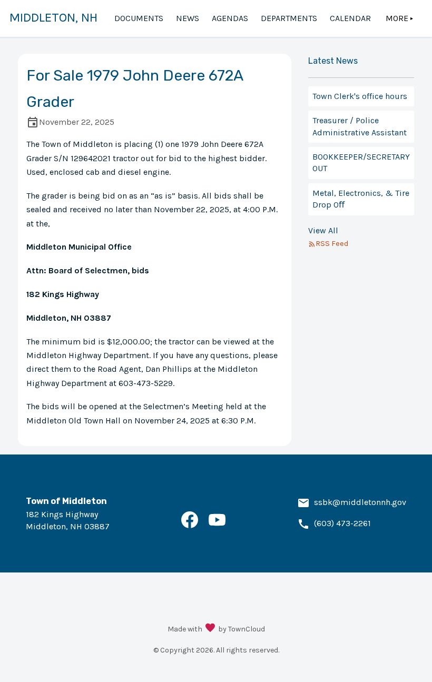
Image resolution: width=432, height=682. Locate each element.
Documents (138, 18)
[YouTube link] (217, 525)
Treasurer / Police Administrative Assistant (359, 126)
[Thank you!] (210, 628)
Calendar (350, 18)
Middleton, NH (53, 17)
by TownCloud (241, 629)
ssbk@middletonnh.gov (360, 502)
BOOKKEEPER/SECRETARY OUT (361, 162)
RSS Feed (332, 243)
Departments (289, 18)
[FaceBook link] (189, 525)
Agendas (230, 18)
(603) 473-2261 (342, 523)
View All (323, 230)
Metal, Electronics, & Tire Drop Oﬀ (360, 199)
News (187, 18)
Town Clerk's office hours (359, 96)
